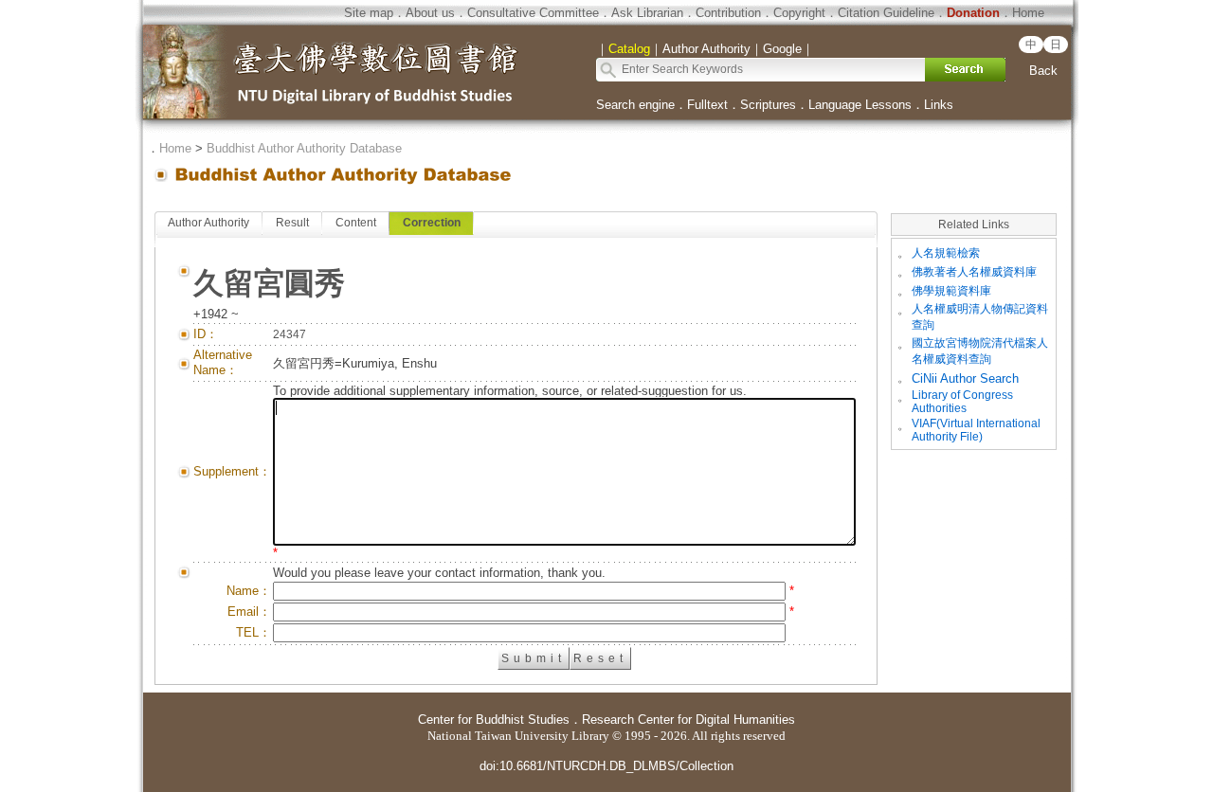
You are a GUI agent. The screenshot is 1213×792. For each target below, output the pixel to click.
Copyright (799, 13)
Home (1028, 13)
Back (1043, 70)
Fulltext (707, 105)
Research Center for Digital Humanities (688, 719)
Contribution (728, 13)
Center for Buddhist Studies (494, 719)
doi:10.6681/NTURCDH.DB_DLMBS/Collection (606, 766)
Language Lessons (860, 105)
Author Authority (208, 222)
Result (292, 222)
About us (430, 13)
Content (355, 222)
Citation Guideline (886, 13)
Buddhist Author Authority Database (304, 148)
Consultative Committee (533, 13)
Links (938, 105)
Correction (432, 222)
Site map (368, 13)
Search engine (635, 105)
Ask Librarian (647, 13)
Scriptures (768, 105)
